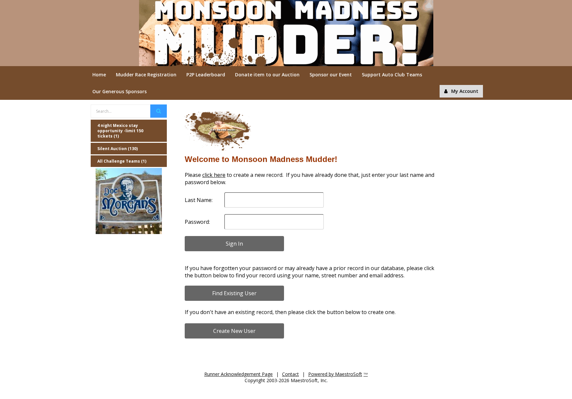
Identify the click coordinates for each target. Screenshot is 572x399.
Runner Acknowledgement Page (238, 374)
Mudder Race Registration (146, 74)
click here (213, 175)
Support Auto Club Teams (392, 74)
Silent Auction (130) (117, 148)
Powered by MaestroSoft (335, 374)
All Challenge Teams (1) (121, 161)
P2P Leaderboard (205, 74)
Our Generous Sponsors (119, 91)
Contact (290, 374)
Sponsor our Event (331, 74)
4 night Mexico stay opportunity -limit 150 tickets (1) (120, 131)
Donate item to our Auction (267, 74)
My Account (464, 91)
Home (99, 74)
